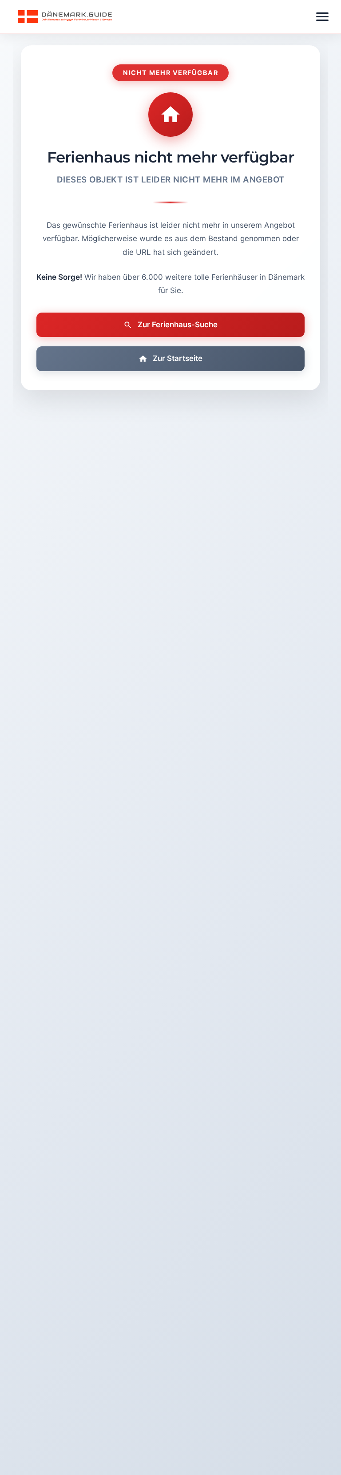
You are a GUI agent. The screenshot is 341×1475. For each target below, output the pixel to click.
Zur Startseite (177, 358)
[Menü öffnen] (322, 16)
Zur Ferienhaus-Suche (178, 324)
